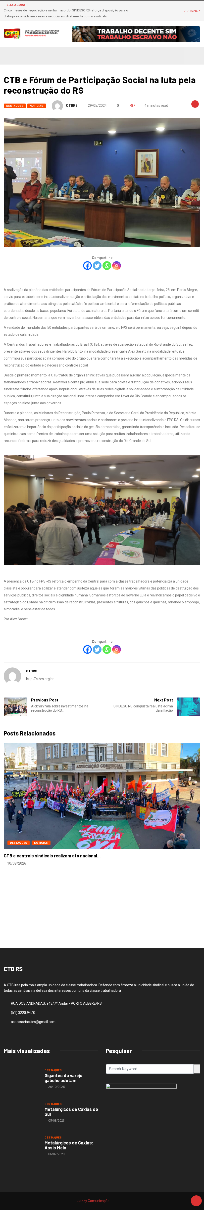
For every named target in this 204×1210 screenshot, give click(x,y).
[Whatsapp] (106, 265)
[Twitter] (97, 265)
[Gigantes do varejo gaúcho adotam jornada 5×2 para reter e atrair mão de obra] (22, 1078)
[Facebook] (87, 265)
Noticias (37, 106)
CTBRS (72, 106)
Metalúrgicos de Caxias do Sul (71, 1111)
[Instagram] (169, 56)
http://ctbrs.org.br (40, 679)
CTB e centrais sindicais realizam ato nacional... (52, 855)
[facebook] (162, 56)
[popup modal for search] (192, 56)
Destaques (14, 106)
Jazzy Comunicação (93, 1201)
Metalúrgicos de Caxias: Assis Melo (69, 1145)
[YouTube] (177, 56)
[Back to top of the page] (196, 1201)
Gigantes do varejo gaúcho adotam (63, 1078)
